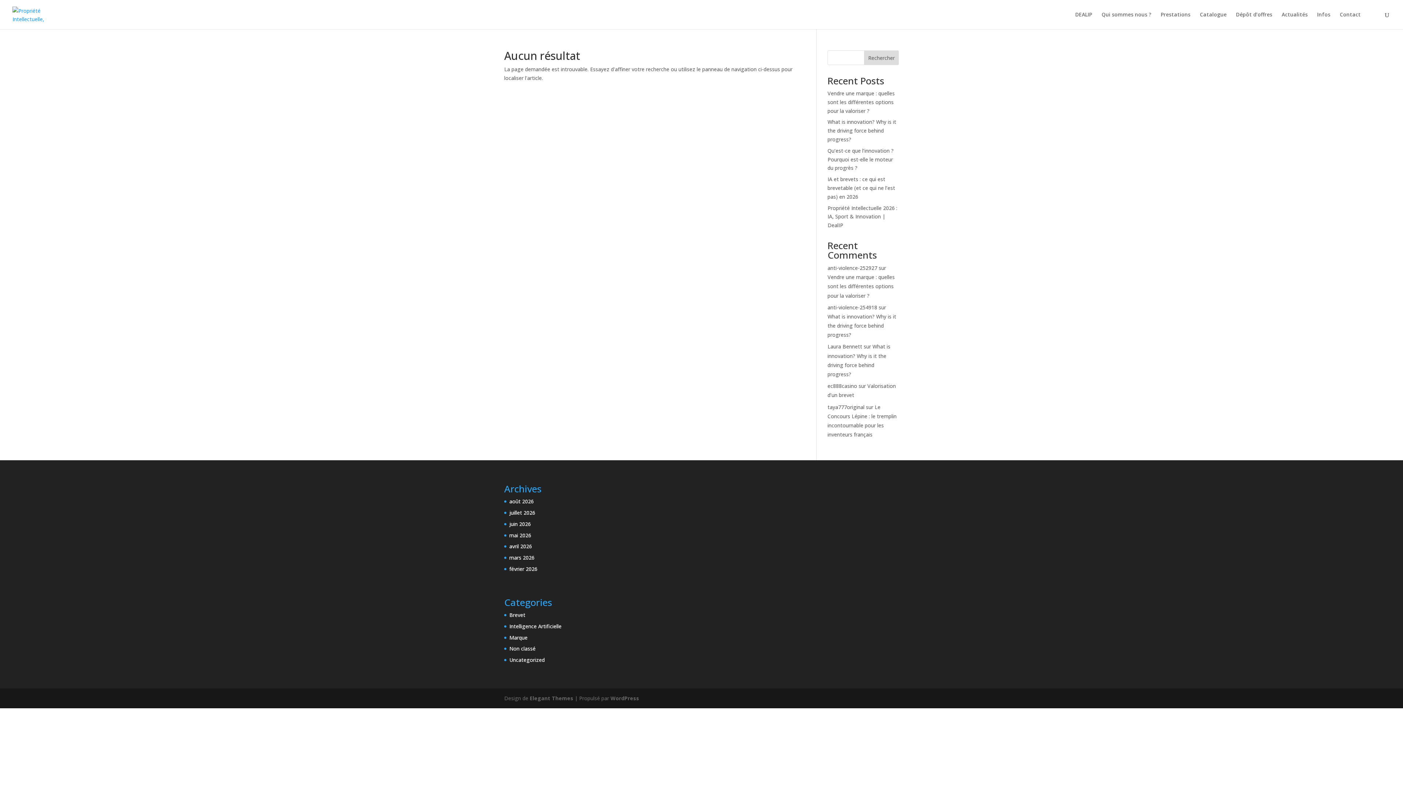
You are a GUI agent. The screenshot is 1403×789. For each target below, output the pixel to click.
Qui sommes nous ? (1126, 15)
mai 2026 (520, 535)
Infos (1323, 15)
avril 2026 (520, 546)
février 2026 (523, 568)
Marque (518, 637)
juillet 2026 (522, 512)
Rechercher (881, 57)
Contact (1350, 15)
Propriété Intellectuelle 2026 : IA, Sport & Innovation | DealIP (862, 217)
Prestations (1175, 15)
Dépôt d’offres (1254, 15)
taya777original (846, 407)
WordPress (625, 698)
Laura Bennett (845, 346)
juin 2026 (520, 524)
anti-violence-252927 (852, 267)
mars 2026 (522, 557)
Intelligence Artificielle (535, 626)
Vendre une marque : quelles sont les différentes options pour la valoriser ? (861, 102)
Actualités (1295, 15)
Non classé (522, 648)
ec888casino (842, 385)
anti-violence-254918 (852, 307)
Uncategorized (527, 659)
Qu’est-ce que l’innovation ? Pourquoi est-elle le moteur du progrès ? (861, 159)
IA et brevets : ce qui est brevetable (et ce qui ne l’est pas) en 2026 (861, 188)
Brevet (517, 614)
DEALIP (1083, 15)
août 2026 (521, 501)
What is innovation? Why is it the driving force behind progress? (862, 130)
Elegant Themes (551, 698)
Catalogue (1213, 15)
